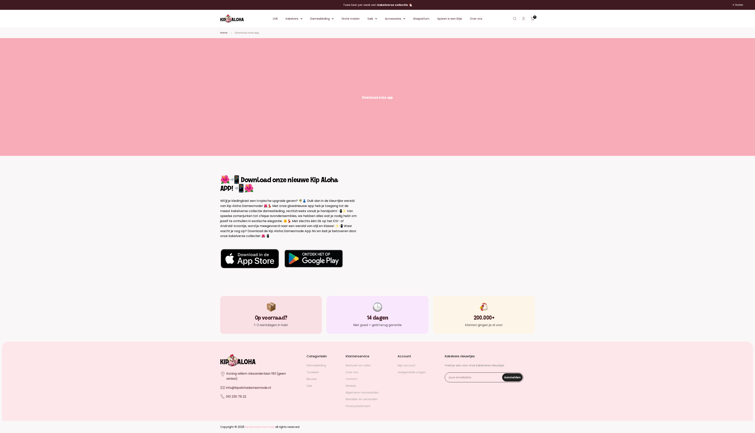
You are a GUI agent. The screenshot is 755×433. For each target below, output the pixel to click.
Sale (370, 19)
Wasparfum (421, 19)
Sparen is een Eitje (449, 19)
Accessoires (393, 19)
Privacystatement (358, 406)
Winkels (351, 386)
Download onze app (247, 32)
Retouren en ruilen (358, 365)
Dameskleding (320, 19)
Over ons (476, 19)
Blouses (312, 379)
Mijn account (406, 365)
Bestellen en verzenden (362, 399)
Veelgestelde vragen (412, 372)
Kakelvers (292, 19)
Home (223, 32)
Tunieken (313, 372)
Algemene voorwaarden (362, 392)
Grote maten (351, 19)
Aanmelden (513, 378)
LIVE (275, 19)
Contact (351, 379)
